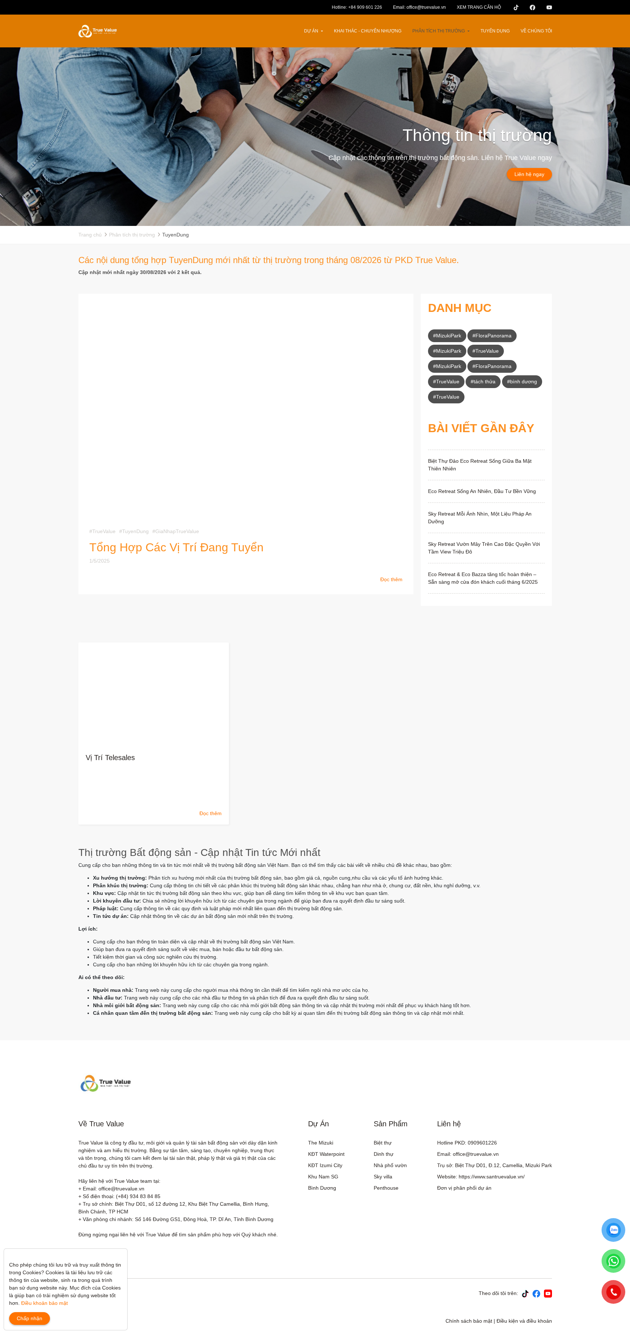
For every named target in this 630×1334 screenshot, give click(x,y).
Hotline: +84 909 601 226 (357, 7)
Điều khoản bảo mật (44, 1303)
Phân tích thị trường (438, 31)
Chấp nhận (29, 1318)
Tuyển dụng (495, 31)
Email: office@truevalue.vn (419, 7)
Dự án (311, 31)
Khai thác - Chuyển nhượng (367, 31)
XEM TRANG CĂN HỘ (479, 7)
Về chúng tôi (536, 31)
